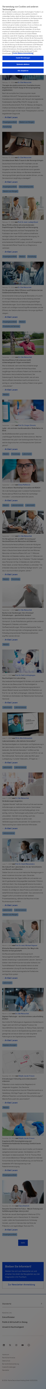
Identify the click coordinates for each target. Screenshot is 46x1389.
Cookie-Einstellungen (23, 58)
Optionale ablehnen (23, 64)
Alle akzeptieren (23, 71)
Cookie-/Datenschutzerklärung (23, 53)
